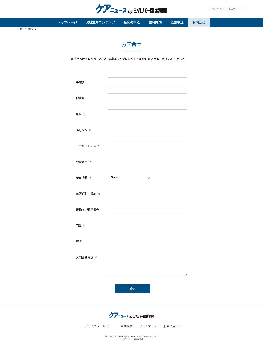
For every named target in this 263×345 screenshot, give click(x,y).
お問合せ (199, 22)
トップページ (67, 22)
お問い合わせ (172, 326)
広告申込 (177, 22)
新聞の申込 (132, 22)
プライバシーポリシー (99, 326)
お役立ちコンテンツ (100, 22)
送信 (132, 288)
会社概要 (126, 326)
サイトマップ (148, 326)
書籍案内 (155, 22)
